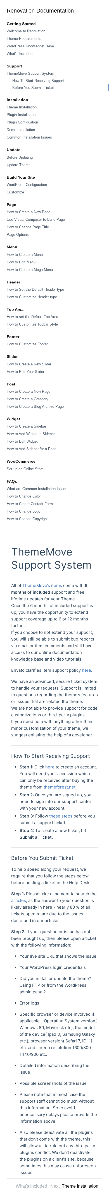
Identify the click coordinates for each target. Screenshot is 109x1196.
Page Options (18, 234)
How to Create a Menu (25, 255)
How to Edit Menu (21, 262)
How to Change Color (24, 496)
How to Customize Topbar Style (32, 324)
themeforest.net (59, 787)
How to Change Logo (23, 511)
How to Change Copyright (27, 519)
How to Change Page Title (28, 227)
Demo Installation (21, 130)
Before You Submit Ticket (33, 88)
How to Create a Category (27, 399)
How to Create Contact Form (30, 504)
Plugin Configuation (22, 122)
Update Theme (18, 165)
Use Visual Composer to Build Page (36, 219)
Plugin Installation (21, 115)
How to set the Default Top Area (32, 317)
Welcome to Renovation (26, 31)
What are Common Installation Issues (37, 489)
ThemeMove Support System (30, 73)
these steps (60, 816)
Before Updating (20, 157)
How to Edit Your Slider (25, 372)
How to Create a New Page (28, 212)
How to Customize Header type (32, 297)
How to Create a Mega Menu (30, 270)
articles (18, 900)
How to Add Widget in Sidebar (31, 434)
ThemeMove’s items (42, 585)
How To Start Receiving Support (38, 81)
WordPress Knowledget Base (30, 46)
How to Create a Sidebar (26, 426)
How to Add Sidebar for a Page (31, 449)
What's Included (19, 54)
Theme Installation (22, 107)
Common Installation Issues (29, 137)
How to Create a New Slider (29, 364)
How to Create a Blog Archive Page (35, 406)
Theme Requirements (24, 39)
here (86, 670)
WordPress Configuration (27, 185)
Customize (15, 192)
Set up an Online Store (25, 469)
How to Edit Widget (22, 441)
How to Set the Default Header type (35, 289)
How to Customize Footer (27, 344)
